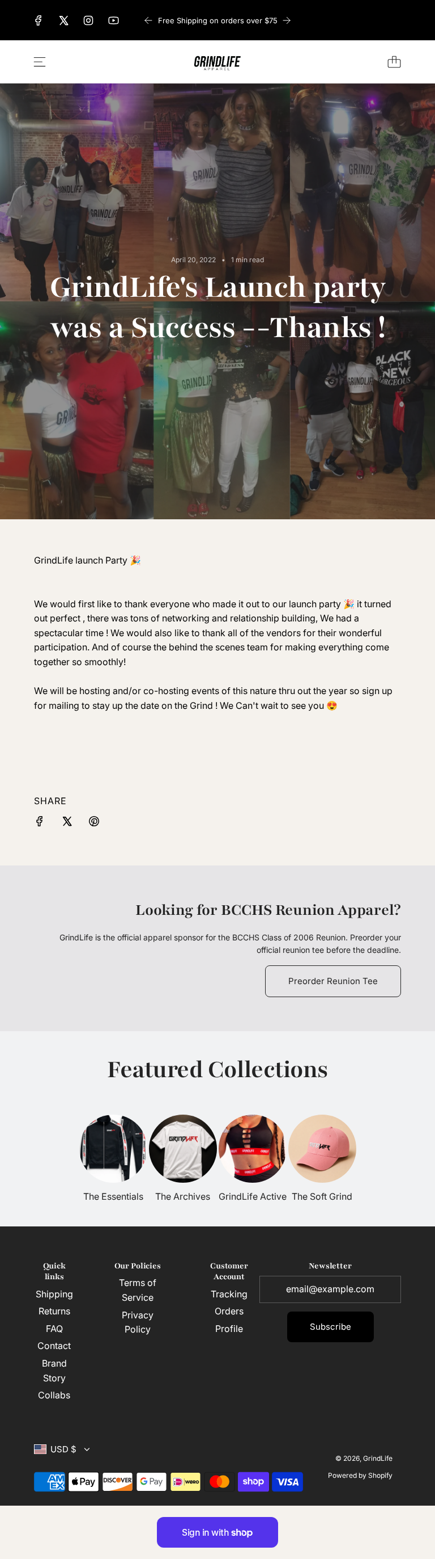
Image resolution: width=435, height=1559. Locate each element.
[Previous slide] (148, 20)
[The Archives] (183, 1149)
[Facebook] (38, 20)
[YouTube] (113, 20)
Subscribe (330, 1326)
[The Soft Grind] (322, 1149)
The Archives (182, 1196)
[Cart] (394, 61)
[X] (63, 20)
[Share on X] (66, 823)
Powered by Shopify (360, 1475)
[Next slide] (287, 20)
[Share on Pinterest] (94, 823)
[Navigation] (39, 62)
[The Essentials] (113, 1149)
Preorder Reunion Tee (333, 981)
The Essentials (113, 1196)
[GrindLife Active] (253, 1149)
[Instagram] (88, 20)
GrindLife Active (253, 1196)
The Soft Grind (322, 1196)
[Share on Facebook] (39, 823)
